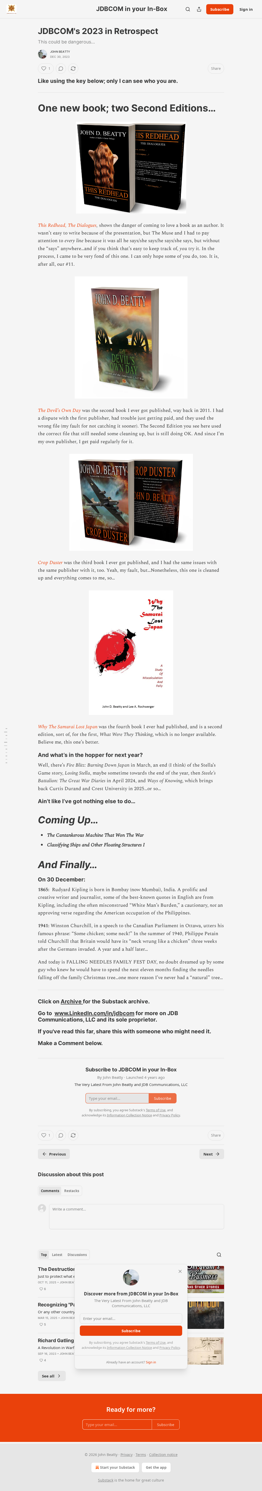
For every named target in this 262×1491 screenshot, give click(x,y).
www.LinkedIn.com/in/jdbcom (94, 1013)
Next (208, 1154)
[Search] (188, 9)
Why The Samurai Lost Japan (67, 727)
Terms (141, 1454)
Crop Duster (50, 562)
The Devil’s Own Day (59, 410)
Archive (72, 1001)
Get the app (156, 1467)
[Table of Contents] (5, 745)
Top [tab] (44, 1254)
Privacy (127, 1454)
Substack (105, 1480)
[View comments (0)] (61, 68)
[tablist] (60, 1191)
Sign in (246, 9)
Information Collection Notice (129, 1347)
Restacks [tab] (71, 1191)
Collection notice (163, 1454)
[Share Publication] (199, 9)
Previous (57, 1154)
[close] (180, 1271)
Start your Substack (117, 1467)
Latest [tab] (57, 1254)
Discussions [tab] (77, 1254)
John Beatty (60, 51)
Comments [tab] (50, 1191)
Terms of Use (156, 1342)
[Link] (31, 81)
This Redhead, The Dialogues (67, 225)
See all (48, 1375)
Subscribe (219, 9)
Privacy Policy (169, 1347)
